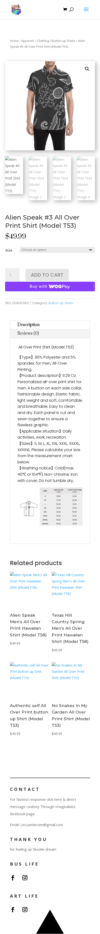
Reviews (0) (28, 333)
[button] (87, 69)
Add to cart (47, 275)
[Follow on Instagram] (25, 878)
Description (28, 324)
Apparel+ (27, 41)
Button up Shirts (63, 41)
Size (8, 250)
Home (14, 41)
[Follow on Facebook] (13, 878)
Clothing (43, 41)
